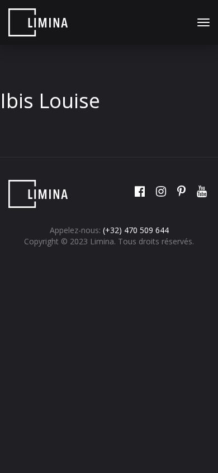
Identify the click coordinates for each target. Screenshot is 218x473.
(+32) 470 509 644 (136, 230)
